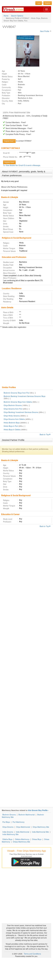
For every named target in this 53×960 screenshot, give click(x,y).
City (3, 103)
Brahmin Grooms (9, 814)
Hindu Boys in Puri (11, 426)
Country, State (7, 101)
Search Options (17, 15)
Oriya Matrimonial (23, 827)
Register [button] (47, 3)
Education (6, 98)
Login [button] (39, 3)
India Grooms (7, 832)
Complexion (6, 90)
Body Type (6, 92)
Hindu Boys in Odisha (12, 429)
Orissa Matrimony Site (21, 841)
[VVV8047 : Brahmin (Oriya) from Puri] (26, 51)
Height (4, 73)
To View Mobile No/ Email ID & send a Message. (22, 165)
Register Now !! (9, 141)
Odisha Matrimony (22, 839)
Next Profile (44, 31)
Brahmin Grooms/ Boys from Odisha (18, 402)
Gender (6, 202)
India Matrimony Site (10, 834)
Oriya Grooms (7, 827)
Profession (6, 95)
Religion (5, 82)
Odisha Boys (7, 839)
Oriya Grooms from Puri (13, 409)
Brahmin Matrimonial (26, 814)
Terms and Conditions (32, 953)
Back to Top (44, 434)
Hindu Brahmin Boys (12, 422)
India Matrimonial (22, 832)
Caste (4, 84)
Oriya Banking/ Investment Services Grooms (21, 412)
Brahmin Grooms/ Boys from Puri (16, 393)
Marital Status (7, 76)
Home (6, 15)
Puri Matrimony (18, 822)
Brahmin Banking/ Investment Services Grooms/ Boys (24, 396)
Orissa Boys (36, 839)
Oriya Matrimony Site (41, 827)
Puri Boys (6, 822)
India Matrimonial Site (40, 832)
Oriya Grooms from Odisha (14, 419)
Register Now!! (9, 162)
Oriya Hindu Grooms (12, 415)
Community (6, 87)
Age (3, 71)
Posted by (6, 79)
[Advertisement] (26, 357)
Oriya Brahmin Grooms (13, 405)
